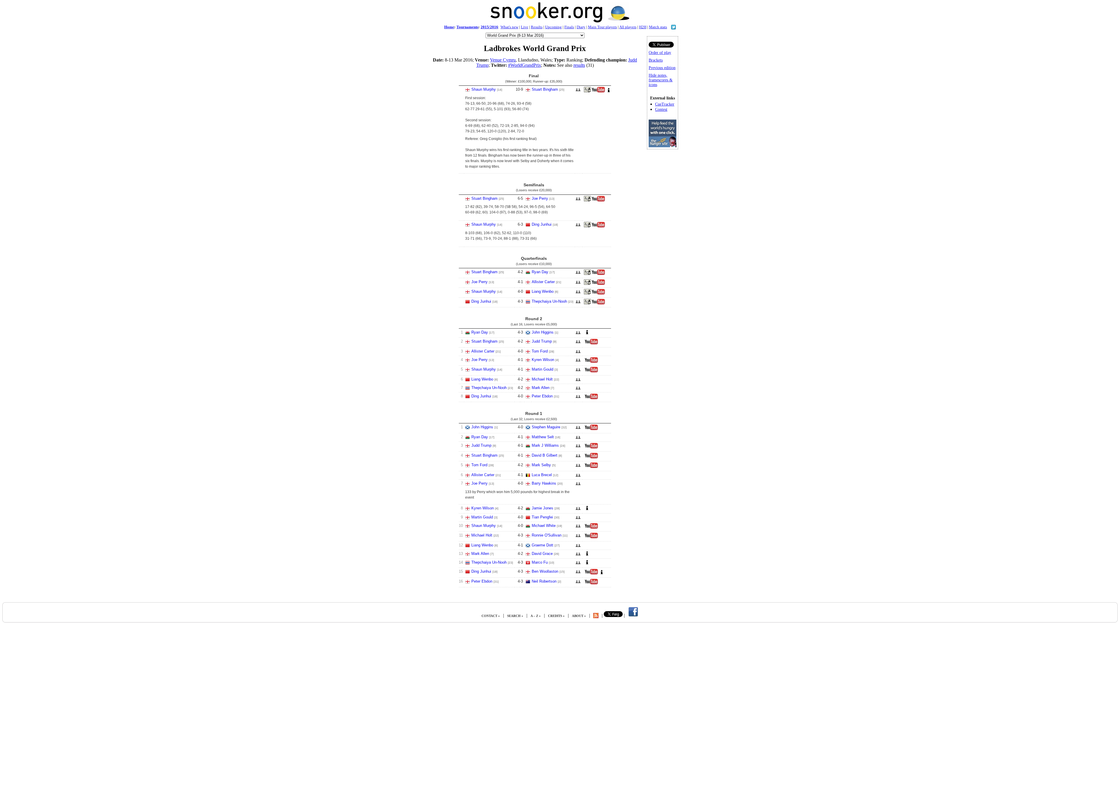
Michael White (544, 525)
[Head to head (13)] (578, 91)
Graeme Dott (542, 545)
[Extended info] (608, 91)
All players (627, 27)
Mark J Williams (545, 445)
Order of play (660, 52)
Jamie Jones (542, 508)
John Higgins (543, 332)
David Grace (542, 553)
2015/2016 (489, 27)
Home (449, 27)
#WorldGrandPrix (524, 65)
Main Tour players (602, 27)
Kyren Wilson (543, 359)
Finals (569, 27)
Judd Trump (542, 341)
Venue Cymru (503, 59)
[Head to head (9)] (578, 398)
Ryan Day (540, 272)
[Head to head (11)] (578, 200)
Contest (661, 109)
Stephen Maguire (546, 427)
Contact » (491, 616)
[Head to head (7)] (578, 573)
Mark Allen (541, 387)
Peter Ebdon (542, 396)
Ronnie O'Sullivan (546, 535)
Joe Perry (540, 198)
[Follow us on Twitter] (673, 27)
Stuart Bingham (545, 89)
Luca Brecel (542, 475)
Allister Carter (543, 282)
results (579, 65)
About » (579, 616)
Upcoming (553, 27)
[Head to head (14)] (578, 334)
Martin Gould (542, 369)
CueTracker (664, 104)
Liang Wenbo (543, 291)
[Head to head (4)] (578, 381)
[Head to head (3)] (578, 303)
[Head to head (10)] (578, 284)
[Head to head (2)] (578, 353)
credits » (556, 616)
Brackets (656, 60)
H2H (642, 27)
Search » (515, 616)
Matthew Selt (543, 437)
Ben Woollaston (545, 571)
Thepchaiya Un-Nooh (549, 301)
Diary (581, 27)
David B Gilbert (544, 455)
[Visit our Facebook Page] (633, 616)
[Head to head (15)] (578, 429)
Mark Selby (541, 465)
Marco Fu (540, 562)
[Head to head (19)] (578, 343)
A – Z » (536, 616)
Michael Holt (542, 379)
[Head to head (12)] (578, 371)
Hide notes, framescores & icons (661, 80)
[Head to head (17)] (578, 226)
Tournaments (467, 27)
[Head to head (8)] (578, 439)
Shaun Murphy (483, 89)
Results (536, 27)
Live (524, 27)
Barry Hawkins (544, 483)
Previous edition (662, 68)
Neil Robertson (544, 581)
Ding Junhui (542, 224)
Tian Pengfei (542, 517)
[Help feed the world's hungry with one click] (662, 145)
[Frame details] (587, 91)
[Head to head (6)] (578, 362)
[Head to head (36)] (578, 447)
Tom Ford (540, 351)
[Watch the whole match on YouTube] (599, 91)
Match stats (658, 27)
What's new (509, 27)
